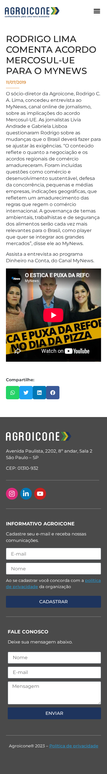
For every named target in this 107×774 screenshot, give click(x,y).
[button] (97, 11)
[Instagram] (12, 494)
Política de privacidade (73, 746)
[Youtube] (40, 494)
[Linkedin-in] (26, 494)
